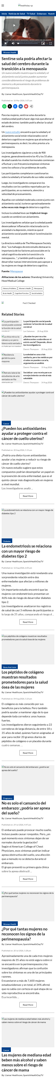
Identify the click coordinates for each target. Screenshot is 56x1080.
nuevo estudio (12, 131)
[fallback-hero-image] (12, 326)
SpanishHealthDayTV (33, 94)
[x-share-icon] (10, 107)
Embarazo (41, 13)
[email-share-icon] (26, 107)
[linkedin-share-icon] (20, 107)
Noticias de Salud (17, 13)
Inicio (4, 13)
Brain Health (7, 293)
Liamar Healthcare (13, 94)
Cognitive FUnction (22, 293)
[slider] (28, 43)
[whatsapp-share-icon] (4, 107)
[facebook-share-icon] (15, 107)
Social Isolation (37, 293)
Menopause (16, 271)
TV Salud (31, 13)
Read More (28, 496)
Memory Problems (9, 288)
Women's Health (25, 288)
